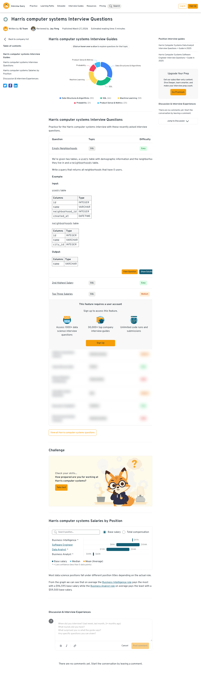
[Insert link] (74, 645)
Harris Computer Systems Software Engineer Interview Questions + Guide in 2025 (176, 58)
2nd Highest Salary (62, 283)
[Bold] (60, 645)
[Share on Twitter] (5, 85)
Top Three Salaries (62, 294)
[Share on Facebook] (10, 85)
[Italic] (66, 645)
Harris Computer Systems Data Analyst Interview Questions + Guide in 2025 (176, 47)
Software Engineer (62, 545)
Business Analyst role (102, 586)
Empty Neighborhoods (64, 148)
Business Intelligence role (117, 582)
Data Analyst (59, 549)
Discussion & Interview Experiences (20, 78)
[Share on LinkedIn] (16, 85)
